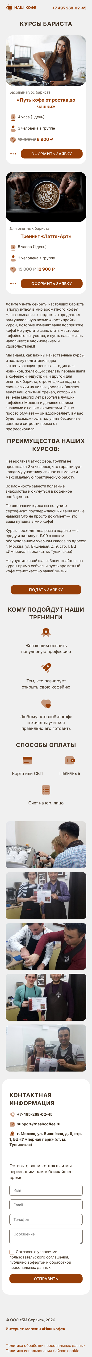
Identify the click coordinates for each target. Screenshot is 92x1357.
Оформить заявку (51, 153)
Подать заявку (46, 589)
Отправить (46, 1278)
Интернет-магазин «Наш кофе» (35, 1328)
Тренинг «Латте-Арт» (46, 236)
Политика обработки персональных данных (46, 1345)
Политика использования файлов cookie (42, 1350)
